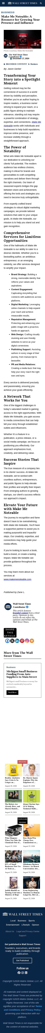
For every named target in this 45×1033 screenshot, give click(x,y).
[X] (12, 641)
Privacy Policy (32, 1010)
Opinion (35, 925)
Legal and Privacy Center (28, 931)
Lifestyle (26, 925)
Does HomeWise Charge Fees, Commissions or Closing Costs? (29, 841)
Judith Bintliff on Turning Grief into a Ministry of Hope (13, 892)
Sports (31, 920)
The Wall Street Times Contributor (18, 56)
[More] (32, 641)
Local (13, 920)
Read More (24, 698)
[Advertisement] (22, 735)
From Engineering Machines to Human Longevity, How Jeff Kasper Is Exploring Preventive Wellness (31, 894)
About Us (10, 931)
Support (22, 935)
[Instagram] (27, 641)
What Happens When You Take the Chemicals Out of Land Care (13, 841)
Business (7, 12)
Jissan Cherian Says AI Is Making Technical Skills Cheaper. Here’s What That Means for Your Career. (31, 809)
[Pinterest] (22, 641)
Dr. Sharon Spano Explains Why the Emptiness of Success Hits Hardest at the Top (31, 782)
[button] (3, 3)
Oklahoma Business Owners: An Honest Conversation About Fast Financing (31, 867)
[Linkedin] (17, 641)
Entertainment (12, 925)
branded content (20, 613)
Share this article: (10, 632)
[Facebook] (7, 641)
